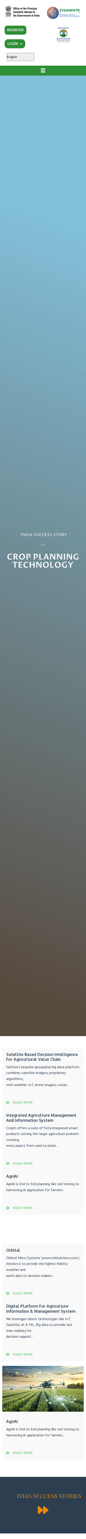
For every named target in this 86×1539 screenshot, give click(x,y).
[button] (43, 70)
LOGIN (13, 44)
